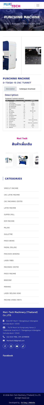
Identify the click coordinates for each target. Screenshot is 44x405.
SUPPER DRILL (9, 214)
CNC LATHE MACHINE (12, 194)
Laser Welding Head (12, 293)
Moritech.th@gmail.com (16, 340)
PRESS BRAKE (9, 240)
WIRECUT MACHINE (11, 188)
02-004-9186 (12, 336)
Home (6, 23)
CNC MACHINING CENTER (13, 201)
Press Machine (10, 273)
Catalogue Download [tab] (27, 88)
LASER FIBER (9, 260)
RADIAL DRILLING (10, 247)
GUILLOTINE (8, 234)
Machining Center (11, 266)
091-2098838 (23, 336)
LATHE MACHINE (10, 207)
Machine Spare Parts (13, 299)
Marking (7, 286)
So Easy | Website (28, 402)
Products (16, 23)
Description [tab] (10, 88)
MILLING (7, 227)
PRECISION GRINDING (11, 253)
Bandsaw (7, 280)
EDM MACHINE (9, 221)
